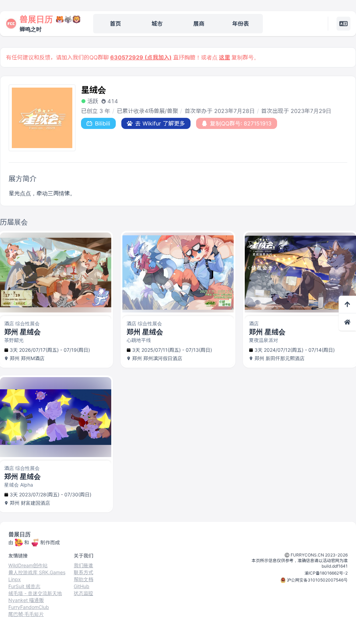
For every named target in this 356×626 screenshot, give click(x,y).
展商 (198, 23)
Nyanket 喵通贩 (26, 600)
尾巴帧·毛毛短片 (26, 614)
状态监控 (83, 593)
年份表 (240, 23)
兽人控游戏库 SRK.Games (36, 572)
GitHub (81, 586)
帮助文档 (83, 579)
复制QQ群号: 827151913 (241, 123)
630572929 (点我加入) (141, 57)
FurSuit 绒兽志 (24, 586)
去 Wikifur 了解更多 (160, 123)
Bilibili (102, 123)
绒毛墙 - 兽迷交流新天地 (35, 593)
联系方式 (83, 572)
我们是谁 (83, 565)
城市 (157, 23)
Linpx (14, 579)
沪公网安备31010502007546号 (317, 580)
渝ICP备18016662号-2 (326, 573)
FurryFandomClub (28, 607)
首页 (115, 23)
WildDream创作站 (28, 565)
